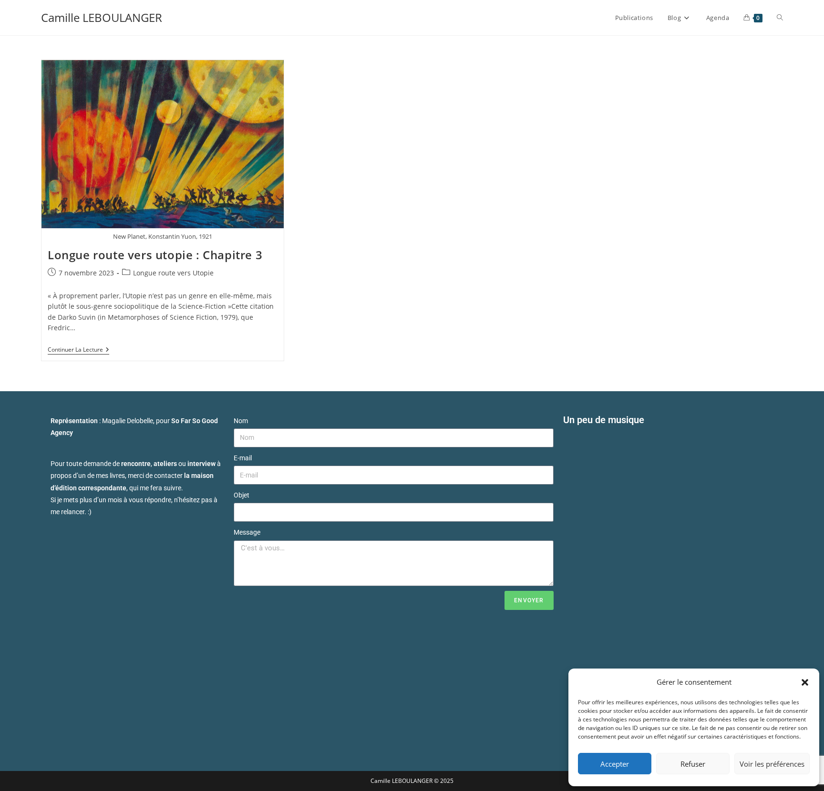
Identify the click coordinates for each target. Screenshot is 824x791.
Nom (241, 421)
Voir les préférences (772, 764)
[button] (805, 682)
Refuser (692, 764)
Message (247, 532)
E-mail (243, 458)
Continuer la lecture (78, 350)
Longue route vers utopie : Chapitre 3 (155, 255)
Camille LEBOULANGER (101, 17)
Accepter (614, 764)
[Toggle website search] (780, 17)
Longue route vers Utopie (173, 272)
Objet (241, 495)
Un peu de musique (603, 420)
